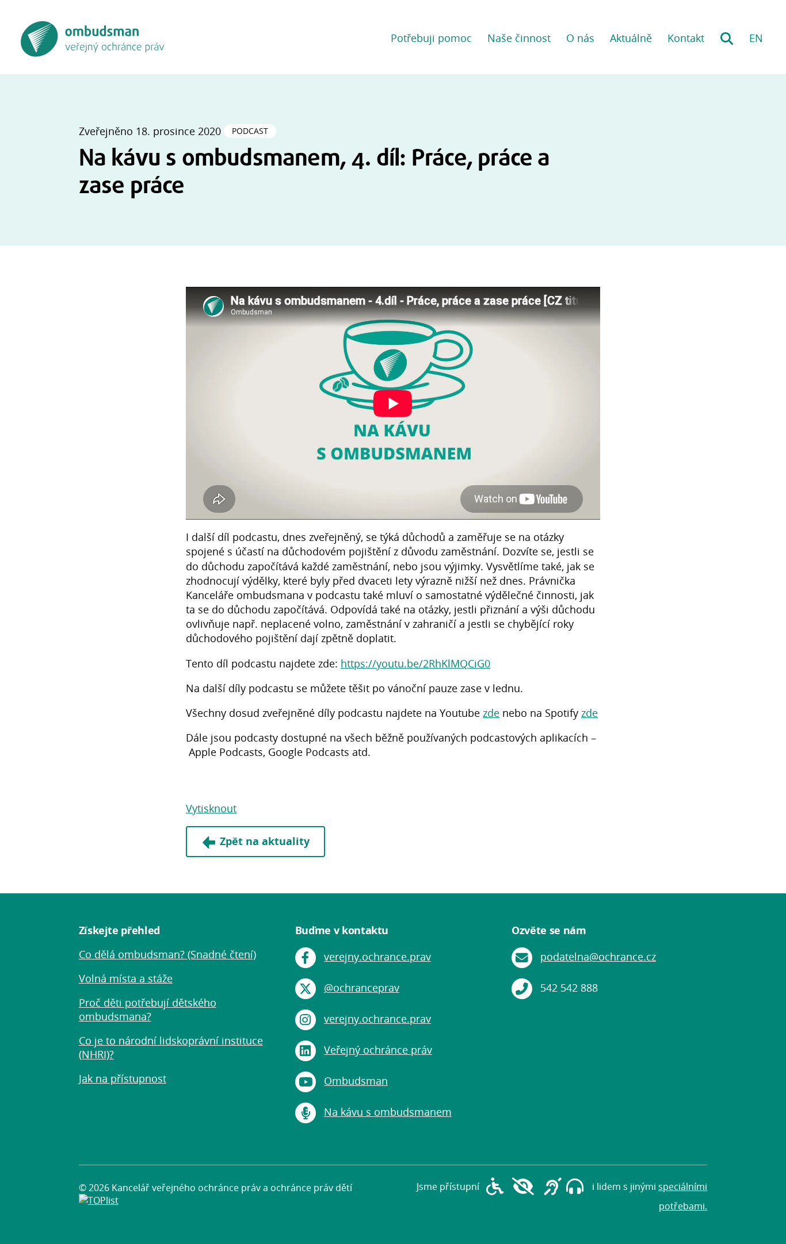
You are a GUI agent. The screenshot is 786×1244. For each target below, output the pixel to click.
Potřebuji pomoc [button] (431, 38)
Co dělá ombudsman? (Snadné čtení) (167, 954)
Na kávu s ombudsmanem (388, 1112)
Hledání (726, 34)
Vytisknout (211, 808)
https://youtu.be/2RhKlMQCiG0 (415, 663)
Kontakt (685, 38)
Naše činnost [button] (519, 38)
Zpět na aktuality (265, 841)
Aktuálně (631, 38)
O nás (580, 38)
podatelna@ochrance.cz (598, 956)
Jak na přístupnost (122, 1078)
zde (491, 713)
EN (756, 38)
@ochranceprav (361, 988)
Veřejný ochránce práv (378, 1050)
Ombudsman (356, 1081)
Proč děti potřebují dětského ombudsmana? (147, 1009)
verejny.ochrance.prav (377, 956)
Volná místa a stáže (126, 978)
